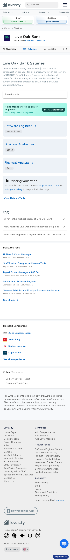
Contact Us (9, 478)
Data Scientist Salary (46, 452)
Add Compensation (45, 432)
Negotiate (59, 556)
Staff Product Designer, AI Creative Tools (24, 263)
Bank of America (17, 346)
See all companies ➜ (14, 359)
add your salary (13, 189)
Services (43, 12)
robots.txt (25, 402)
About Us (9, 481)
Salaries (6, 12)
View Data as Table (14, 198)
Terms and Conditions (46, 492)
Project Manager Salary (47, 465)
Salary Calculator (13, 448)
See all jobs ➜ (10, 300)
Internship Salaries (13, 458)
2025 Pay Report (12, 464)
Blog (37, 485)
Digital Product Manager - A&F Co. (21, 272)
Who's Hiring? (42, 482)
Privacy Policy (42, 495)
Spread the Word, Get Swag (18, 474)
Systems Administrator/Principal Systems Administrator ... (33, 290)
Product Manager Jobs (46, 472)
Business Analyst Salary (47, 459)
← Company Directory (12, 28)
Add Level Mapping (45, 438)
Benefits (52, 49)
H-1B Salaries (11, 461)
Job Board (9, 435)
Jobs (24, 12)
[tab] (10, 49)
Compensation (11, 438)
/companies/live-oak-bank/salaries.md (43, 399)
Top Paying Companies (15, 468)
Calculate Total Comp (17, 383)
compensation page (48, 185)
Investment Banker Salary (48, 462)
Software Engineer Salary (48, 449)
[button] (52, 20)
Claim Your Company (35, 40)
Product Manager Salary (47, 455)
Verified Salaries (12, 455)
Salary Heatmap (12, 442)
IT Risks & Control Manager (17, 254)
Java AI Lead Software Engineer (19, 281)
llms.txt (39, 402)
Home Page (10, 432)
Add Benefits (42, 435)
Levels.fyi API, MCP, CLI (15, 471)
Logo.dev (59, 500)
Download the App (22, 510)
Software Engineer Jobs (47, 468)
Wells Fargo (14, 339)
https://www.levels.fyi (42, 408)
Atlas (6, 445)
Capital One (14, 352)
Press (38, 489)
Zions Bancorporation (19, 333)
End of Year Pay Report (18, 378)
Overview (11, 49)
